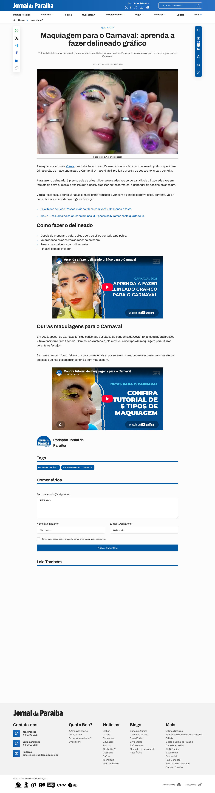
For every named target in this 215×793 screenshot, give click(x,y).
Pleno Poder (136, 738)
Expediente (172, 753)
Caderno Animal (138, 731)
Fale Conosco (173, 760)
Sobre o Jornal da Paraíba (179, 742)
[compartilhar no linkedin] (16, 60)
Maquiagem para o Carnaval (78, 467)
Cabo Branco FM (175, 745)
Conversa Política (139, 735)
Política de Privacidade (178, 763)
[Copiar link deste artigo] (16, 68)
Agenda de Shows (78, 731)
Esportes (46, 15)
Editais (180, 15)
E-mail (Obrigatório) (121, 523)
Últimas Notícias (22, 15)
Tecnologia (108, 760)
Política (68, 15)
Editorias (159, 15)
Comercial (171, 756)
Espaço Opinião (174, 767)
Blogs (138, 15)
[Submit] (198, 5)
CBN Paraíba (172, 749)
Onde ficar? (75, 742)
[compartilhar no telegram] (16, 45)
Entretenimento (113, 15)
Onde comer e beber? (80, 738)
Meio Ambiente (111, 763)
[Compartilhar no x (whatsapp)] (16, 38)
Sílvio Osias (136, 742)
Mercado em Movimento (142, 749)
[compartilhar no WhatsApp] (16, 31)
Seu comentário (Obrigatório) (53, 494)
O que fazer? (75, 735)
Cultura (106, 735)
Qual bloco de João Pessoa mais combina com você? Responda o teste (85, 209)
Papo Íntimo (136, 753)
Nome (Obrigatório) (48, 523)
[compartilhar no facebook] (16, 53)
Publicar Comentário (107, 548)
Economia (108, 738)
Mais (196, 15)
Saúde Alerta (136, 745)
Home (21, 20)
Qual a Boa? (88, 15)
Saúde (106, 756)
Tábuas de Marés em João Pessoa (184, 735)
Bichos (106, 731)
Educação (108, 742)
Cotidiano (108, 753)
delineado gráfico (48, 467)
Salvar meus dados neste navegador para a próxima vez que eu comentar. (74, 539)
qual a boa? (37, 20)
